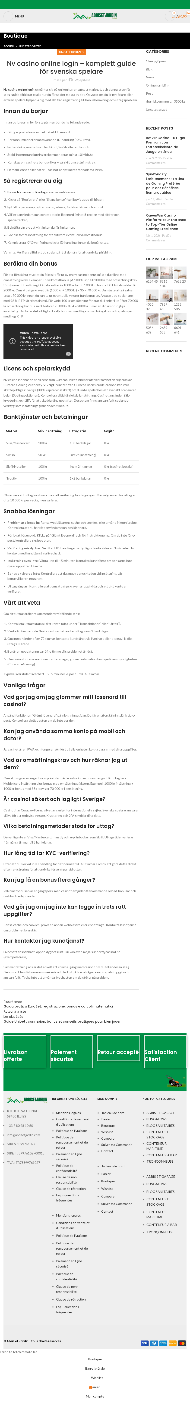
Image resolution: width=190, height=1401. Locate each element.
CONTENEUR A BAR (161, 1155)
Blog (149, 69)
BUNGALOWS (156, 1119)
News (150, 77)
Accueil (8, 46)
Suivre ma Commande (116, 1145)
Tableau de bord (112, 1113)
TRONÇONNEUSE (160, 1161)
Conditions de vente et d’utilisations (73, 1121)
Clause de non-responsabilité (67, 1179)
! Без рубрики (156, 61)
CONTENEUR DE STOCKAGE (158, 1134)
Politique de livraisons (72, 1131)
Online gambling (157, 85)
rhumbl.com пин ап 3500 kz (165, 101)
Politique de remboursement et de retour (72, 1142)
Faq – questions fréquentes (67, 1197)
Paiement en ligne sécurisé (69, 1156)
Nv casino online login (19, 89)
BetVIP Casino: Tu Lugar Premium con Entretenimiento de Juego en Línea (166, 145)
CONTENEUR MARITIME (156, 1146)
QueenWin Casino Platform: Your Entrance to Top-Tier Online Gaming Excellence (166, 222)
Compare (107, 1138)
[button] (72, 1210)
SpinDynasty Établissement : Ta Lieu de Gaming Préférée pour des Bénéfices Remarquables (165, 183)
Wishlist (107, 1132)
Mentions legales (68, 1113)
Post (149, 93)
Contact (107, 1151)
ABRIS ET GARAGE (160, 1113)
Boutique (108, 1125)
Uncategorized (30, 46)
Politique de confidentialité (66, 1168)
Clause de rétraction (71, 1189)
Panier (106, 1119)
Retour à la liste (14, 1011)
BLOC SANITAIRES (160, 1125)
